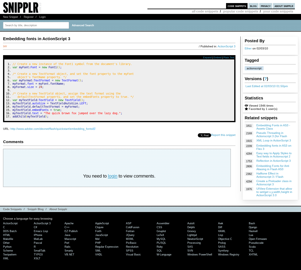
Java (67, 235)
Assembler (163, 223)
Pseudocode (256, 242)
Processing (194, 242)
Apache (69, 223)
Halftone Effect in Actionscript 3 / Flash (269, 175)
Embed (218, 57)
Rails (67, 246)
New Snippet (10, 16)
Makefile (8, 238)
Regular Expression (106, 246)
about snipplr (284, 6)
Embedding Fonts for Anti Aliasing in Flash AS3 (272, 167)
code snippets (237, 6)
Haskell (253, 231)
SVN (190, 250)
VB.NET (69, 254)
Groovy (191, 231)
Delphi (191, 227)
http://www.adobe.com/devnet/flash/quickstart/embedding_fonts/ (51, 128)
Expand (207, 57)
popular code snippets (240, 11)
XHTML (253, 254)
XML (6, 258)
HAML (221, 231)
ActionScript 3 (226, 46)
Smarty (68, 250)
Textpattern (9, 254)
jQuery (130, 235)
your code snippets (278, 11)
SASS (221, 246)
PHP (98, 242)
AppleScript (102, 223)
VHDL (98, 254)
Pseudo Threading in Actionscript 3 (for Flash (271, 134)
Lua (251, 235)
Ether (248, 48)
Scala (252, 246)
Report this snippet (223, 135)
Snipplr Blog (35, 209)
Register (29, 16)
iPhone (38, 235)
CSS (159, 227)
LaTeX (160, 235)
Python (7, 246)
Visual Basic (133, 254)
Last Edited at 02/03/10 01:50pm (267, 86)
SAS (190, 246)
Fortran (130, 231)
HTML (6, 235)
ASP (128, 223)
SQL (159, 250)
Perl (66, 242)
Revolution (132, 246)
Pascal (38, 242)
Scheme (8, 250)
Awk (220, 223)
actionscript (254, 68)
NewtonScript (195, 238)
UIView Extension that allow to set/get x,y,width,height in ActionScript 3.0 (274, 192)
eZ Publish (71, 231)
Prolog (222, 242)
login (112, 176)
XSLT (37, 258)
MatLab (38, 238)
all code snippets (205, 11)
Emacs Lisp (41, 231)
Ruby (160, 246)
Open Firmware (258, 238)
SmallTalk (39, 250)
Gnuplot (161, 231)
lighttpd (192, 235)
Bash (252, 223)
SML (98, 250)
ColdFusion (132, 227)
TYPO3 (38, 254)
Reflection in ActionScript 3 (273, 160)
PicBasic (131, 242)
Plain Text (228, 57)
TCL (251, 250)
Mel (97, 238)
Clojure (99, 227)
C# (35, 227)
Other (6, 242)
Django (253, 227)
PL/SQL (161, 242)
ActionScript (10, 223)
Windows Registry (228, 254)
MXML (130, 238)
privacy (265, 6)
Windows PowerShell (199, 254)
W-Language (164, 254)
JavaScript (101, 235)
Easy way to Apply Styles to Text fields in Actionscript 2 (274, 155)
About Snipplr (58, 209)
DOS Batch (10, 231)
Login (42, 16)
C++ (67, 227)
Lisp (220, 235)
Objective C (225, 238)
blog (253, 6)
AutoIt (191, 223)
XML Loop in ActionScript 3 (273, 140)
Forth (98, 231)
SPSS (129, 250)
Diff (220, 227)
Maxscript (70, 238)
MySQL (161, 238)
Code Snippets (12, 209)
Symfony (223, 250)
